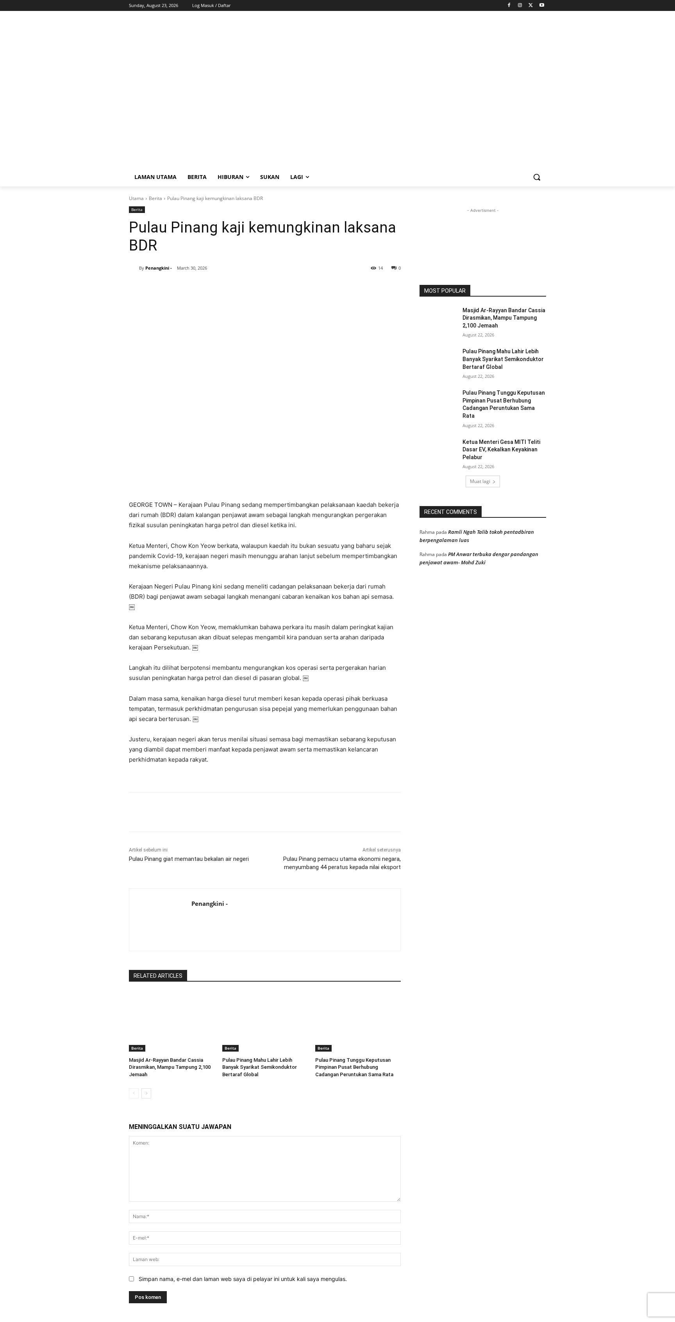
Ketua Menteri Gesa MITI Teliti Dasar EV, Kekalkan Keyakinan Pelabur (501, 449)
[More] (274, 288)
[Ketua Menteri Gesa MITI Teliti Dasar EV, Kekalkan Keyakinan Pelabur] (438, 451)
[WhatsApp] (220, 288)
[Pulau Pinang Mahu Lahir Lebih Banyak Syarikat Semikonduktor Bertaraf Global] (265, 1022)
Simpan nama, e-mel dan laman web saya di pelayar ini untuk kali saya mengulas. (243, 1278)
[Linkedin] (238, 288)
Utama (136, 198)
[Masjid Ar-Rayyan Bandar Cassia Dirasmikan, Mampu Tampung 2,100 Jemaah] (171, 1022)
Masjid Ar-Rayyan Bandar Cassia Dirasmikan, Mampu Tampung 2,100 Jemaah (170, 1067)
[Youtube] (541, 5)
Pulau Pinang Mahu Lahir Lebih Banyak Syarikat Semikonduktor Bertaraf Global (259, 1067)
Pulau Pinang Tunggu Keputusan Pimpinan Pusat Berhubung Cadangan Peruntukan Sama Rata (354, 1067)
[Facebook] (509, 5)
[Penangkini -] (134, 268)
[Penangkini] (191, 93)
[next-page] (146, 1093)
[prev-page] (134, 1093)
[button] (536, 177)
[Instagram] (520, 5)
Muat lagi (480, 481)
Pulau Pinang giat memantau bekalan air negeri (189, 858)
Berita (155, 198)
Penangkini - (158, 268)
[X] (530, 5)
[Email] (256, 288)
